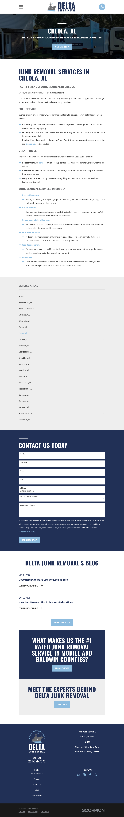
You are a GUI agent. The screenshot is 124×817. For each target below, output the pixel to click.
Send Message (29, 540)
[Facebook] (90, 774)
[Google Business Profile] (78, 774)
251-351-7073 (36, 761)
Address (23, 488)
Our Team (62, 704)
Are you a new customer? (29, 497)
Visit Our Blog (62, 622)
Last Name (23, 462)
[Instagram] (84, 774)
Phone (22, 471)
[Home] (61, 6)
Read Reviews (62, 668)
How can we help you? (28, 505)
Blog (37, 790)
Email (21, 480)
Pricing (37, 779)
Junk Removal (37, 773)
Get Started (62, 46)
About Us (37, 784)
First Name (23, 454)
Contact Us (37, 795)
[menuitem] (62, 296)
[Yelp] (96, 774)
